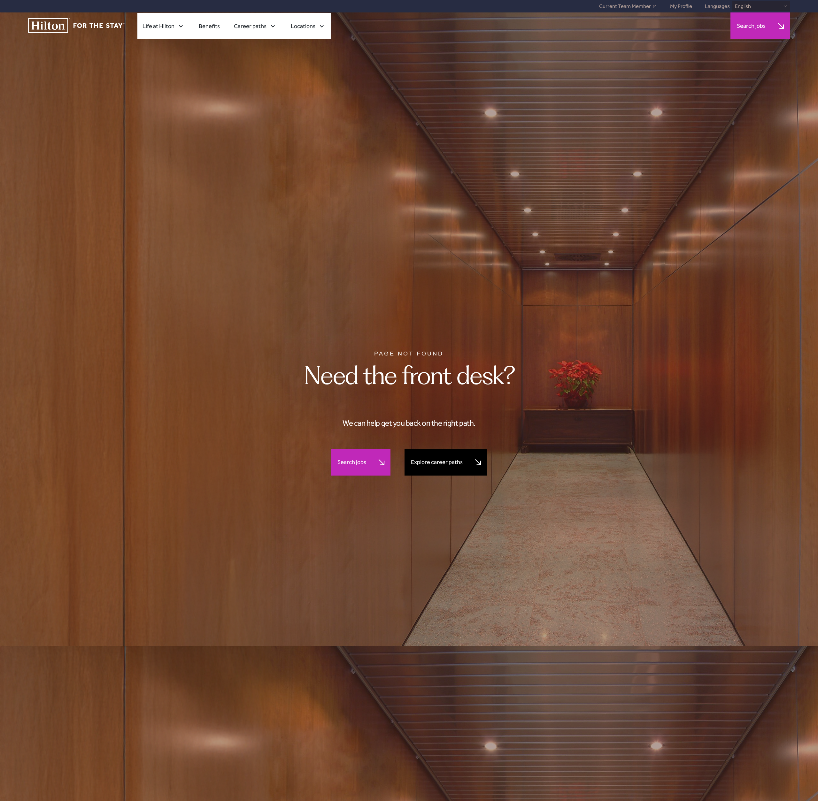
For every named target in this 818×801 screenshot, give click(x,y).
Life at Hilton (158, 26)
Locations (303, 26)
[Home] (76, 26)
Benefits (209, 26)
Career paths (250, 26)
